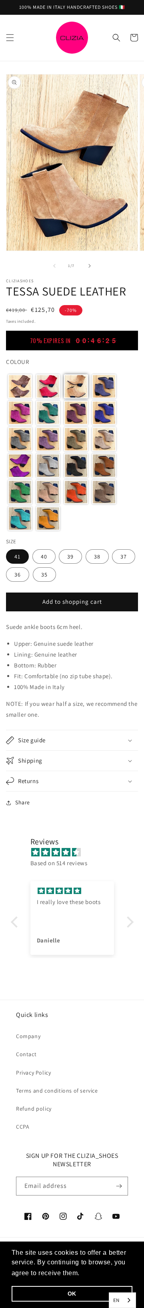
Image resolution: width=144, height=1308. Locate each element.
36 (17, 574)
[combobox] (122, 1300)
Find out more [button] (104, 1273)
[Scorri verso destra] (89, 266)
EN (116, 1300)
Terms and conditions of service (57, 1090)
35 (44, 574)
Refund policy (34, 1108)
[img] (76, 852)
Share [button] (22, 802)
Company (28, 1036)
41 (17, 556)
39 (70, 556)
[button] (10, 37)
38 (97, 556)
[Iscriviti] (119, 1186)
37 (123, 556)
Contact (26, 1054)
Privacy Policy (33, 1072)
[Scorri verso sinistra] (54, 266)
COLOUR (17, 362)
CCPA (22, 1126)
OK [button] (72, 1293)
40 (44, 556)
